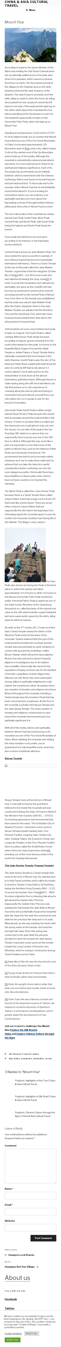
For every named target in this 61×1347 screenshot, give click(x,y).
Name (9, 1188)
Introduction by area (24, 1054)
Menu (32, 10)
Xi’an (27, 148)
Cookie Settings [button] (13, 1333)
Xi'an (49, 1059)
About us (17, 1277)
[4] (39, 892)
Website (10, 1220)
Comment (11, 1145)
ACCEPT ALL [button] (13, 1340)
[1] (16, 275)
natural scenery (20, 1059)
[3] (48, 850)
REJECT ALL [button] (31, 1333)
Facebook (11, 1299)
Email (9, 1204)
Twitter (10, 1308)
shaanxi (38, 1059)
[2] (47, 279)
